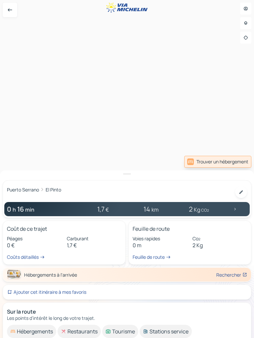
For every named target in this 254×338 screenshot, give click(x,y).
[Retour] (10, 10)
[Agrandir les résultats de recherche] (127, 174)
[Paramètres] (245, 23)
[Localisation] (245, 38)
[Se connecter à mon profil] (245, 9)
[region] (127, 169)
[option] (31, 331)
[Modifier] (241, 192)
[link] (217, 162)
